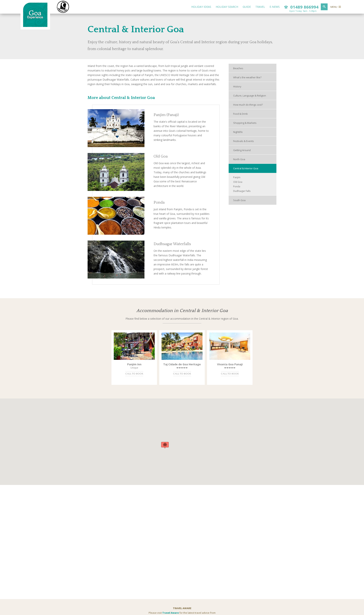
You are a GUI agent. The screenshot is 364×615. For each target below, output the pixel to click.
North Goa (239, 159)
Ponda (159, 202)
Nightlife (238, 132)
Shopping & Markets (245, 123)
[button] (165, 445)
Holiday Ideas (201, 7)
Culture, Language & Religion (249, 95)
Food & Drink (240, 113)
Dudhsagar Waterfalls (172, 244)
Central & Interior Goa (245, 168)
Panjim (236, 177)
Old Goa (161, 156)
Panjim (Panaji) (166, 115)
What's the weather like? (247, 77)
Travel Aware (170, 612)
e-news (275, 7)
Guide (247, 7)
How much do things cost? (248, 104)
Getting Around (242, 150)
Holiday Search (227, 7)
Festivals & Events (243, 141)
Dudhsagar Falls (241, 191)
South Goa (239, 200)
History (237, 86)
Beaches (238, 68)
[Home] (35, 26)
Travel (260, 7)
